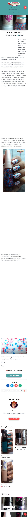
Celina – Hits (4, 484)
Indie (20, 370)
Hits (18, 370)
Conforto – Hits (4, 455)
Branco (10, 370)
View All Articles (14, 418)
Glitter (14, 370)
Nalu (13, 410)
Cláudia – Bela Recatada (20, 447)
